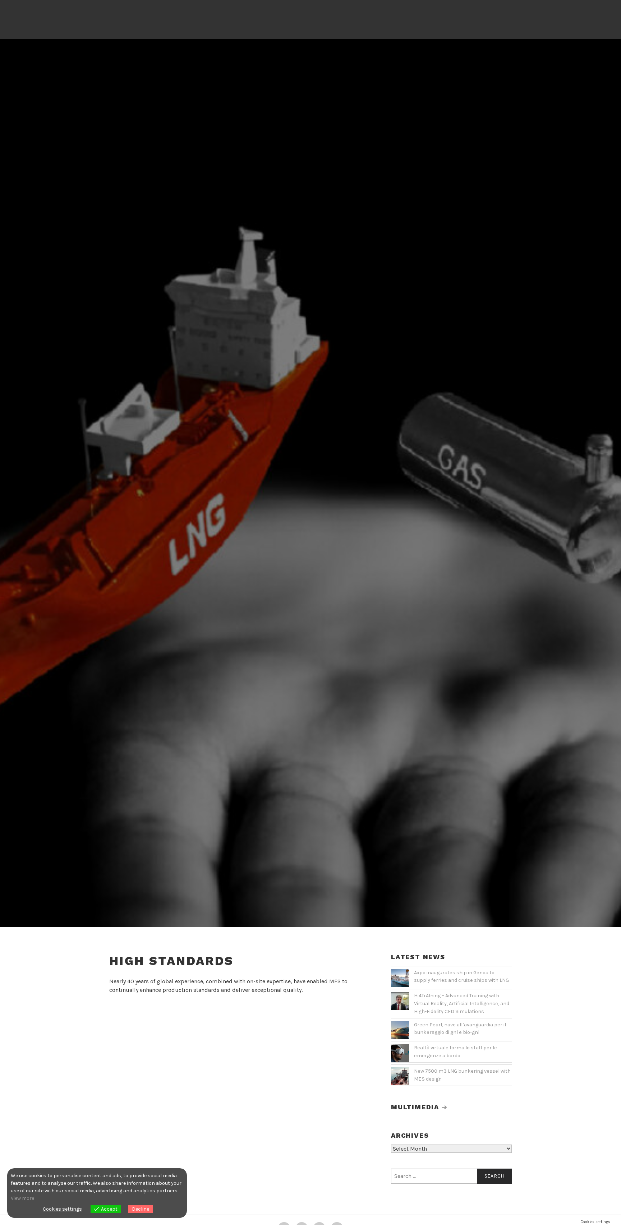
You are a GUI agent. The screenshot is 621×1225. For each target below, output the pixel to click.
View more (22, 1198)
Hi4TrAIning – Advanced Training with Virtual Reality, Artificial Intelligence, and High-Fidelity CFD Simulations (461, 1003)
